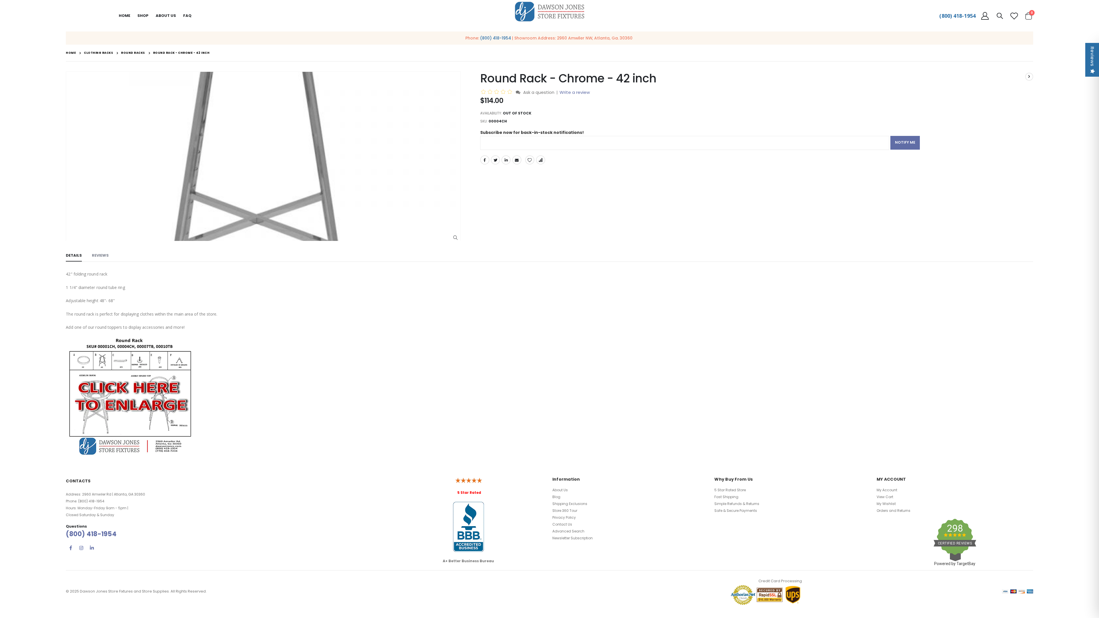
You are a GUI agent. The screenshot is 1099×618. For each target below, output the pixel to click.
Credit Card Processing (780, 581)
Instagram (81, 548)
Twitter (495, 160)
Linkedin (92, 548)
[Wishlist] (1014, 16)
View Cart (885, 496)
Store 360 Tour (564, 510)
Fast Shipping (726, 496)
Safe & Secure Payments (735, 510)
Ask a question (538, 92)
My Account (887, 490)
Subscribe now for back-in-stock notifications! (532, 132)
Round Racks (133, 53)
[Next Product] (1029, 77)
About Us (560, 490)
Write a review (575, 92)
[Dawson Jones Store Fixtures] (549, 12)
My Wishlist (886, 503)
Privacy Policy (564, 517)
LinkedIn (506, 160)
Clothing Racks (98, 53)
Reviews (1092, 56)
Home (124, 15)
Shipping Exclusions (569, 503)
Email (516, 160)
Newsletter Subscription (572, 538)
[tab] (74, 256)
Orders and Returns (893, 510)
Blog (556, 496)
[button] (455, 238)
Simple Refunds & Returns (736, 503)
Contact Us (562, 524)
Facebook (484, 160)
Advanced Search (568, 531)
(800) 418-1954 (957, 15)
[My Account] (985, 16)
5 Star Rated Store (730, 490)
